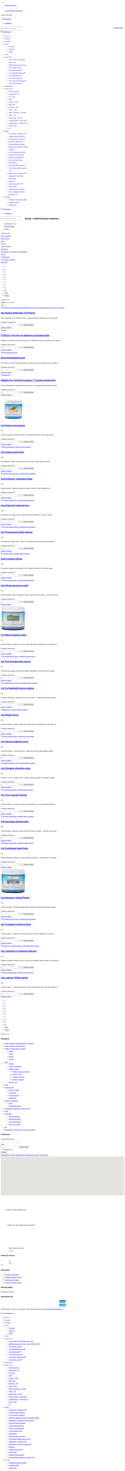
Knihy (6, 1111)
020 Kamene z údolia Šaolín (15, 898)
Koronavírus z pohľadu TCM (18, 134)
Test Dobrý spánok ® (15, 78)
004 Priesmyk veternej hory (15, 505)
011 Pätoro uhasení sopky (14, 635)
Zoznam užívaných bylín (16, 155)
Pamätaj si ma (7, 1149)
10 (5, 290)
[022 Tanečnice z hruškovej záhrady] (20, 946)
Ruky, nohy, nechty (15, 1124)
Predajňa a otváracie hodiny (18, 200)
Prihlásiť (4, 1152)
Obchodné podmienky (12, 1274)
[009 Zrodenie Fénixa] (15, 553)
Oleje (6, 1085)
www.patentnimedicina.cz (54, 1309)
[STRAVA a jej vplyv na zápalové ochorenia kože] (3, 330)
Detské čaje (12, 1098)
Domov (7, 36)
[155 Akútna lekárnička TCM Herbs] (32, 307)
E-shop (11, 1250)
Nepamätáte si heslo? (8, 1155)
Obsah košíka (118, 28)
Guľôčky (11, 1059)
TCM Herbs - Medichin (8, 259)
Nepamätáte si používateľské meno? (27, 1155)
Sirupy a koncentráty (11, 1100)
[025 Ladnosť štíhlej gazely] (17, 972)
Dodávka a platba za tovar (13, 1277)
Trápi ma (11, 49)
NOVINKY (4, 262)
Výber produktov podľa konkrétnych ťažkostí (19, 1043)
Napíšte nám (13, 205)
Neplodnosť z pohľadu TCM (18, 173)
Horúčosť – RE (13, 107)
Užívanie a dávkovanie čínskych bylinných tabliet (17, 143)
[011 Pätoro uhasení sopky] (13, 630)
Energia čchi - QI (14, 94)
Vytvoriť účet (44, 1155)
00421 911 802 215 (10, 5)
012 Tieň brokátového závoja (15, 662)
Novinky (7, 38)
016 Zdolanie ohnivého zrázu (15, 768)
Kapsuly (11, 1056)
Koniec (7, 295)
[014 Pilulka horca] (14, 710)
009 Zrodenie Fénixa (11, 559)
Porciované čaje (14, 1095)
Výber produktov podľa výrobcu (15, 1046)
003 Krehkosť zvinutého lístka (16, 479)
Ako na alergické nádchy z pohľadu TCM (17, 193)
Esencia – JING (13, 102)
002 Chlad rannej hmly (12, 452)
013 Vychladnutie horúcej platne (17, 688)
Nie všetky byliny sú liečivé (17, 152)
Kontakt (7, 197)
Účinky (11, 52)
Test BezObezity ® (15, 75)
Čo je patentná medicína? (17, 139)
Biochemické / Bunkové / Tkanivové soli (17, 1108)
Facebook (62, 1301)
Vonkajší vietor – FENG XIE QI (18, 123)
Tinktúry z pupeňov (18, 1077)
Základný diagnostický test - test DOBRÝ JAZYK (18, 66)
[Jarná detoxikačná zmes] (9, 352)
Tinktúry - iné (13, 1082)
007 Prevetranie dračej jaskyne (17, 532)
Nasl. (6, 293)
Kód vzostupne (6, 236)
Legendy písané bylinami (16, 189)
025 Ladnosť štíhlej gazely (14, 978)
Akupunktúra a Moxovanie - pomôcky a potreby (20, 1130)
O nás (6, 54)
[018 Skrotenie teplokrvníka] (17, 816)
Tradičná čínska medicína (17, 136)
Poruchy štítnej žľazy (15, 160)
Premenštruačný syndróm (17, 165)
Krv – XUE (12, 97)
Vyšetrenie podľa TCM (16, 184)
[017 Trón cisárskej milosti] (17, 790)
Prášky (11, 1054)
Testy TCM (8, 57)
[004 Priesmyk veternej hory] (17, 500)
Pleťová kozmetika (15, 1119)
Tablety (11, 1051)
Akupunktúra (9, 86)
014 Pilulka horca (9, 715)
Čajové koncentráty (15, 1106)
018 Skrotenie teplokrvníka (15, 822)
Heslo (2, 1144)
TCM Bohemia (5, 257)
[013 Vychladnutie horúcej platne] (19, 683)
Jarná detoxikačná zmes (13, 358)
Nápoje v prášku (14, 1090)
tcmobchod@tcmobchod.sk (14, 10)
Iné (6, 1127)
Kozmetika (8, 1114)
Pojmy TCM (8, 89)
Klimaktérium (13, 163)
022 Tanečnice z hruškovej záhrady (19, 951)
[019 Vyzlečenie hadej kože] (17, 843)
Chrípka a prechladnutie (16, 157)
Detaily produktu (6, 327)
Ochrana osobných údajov (13, 1282)
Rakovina (11, 181)
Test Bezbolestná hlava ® (17, 73)
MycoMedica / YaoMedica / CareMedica (14, 252)
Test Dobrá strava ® (15, 83)
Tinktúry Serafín (14, 1069)
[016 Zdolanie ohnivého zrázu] (18, 763)
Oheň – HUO (13, 110)
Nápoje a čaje (9, 1087)
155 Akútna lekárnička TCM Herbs (18, 313)
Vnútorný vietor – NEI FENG (18, 120)
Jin (9, 128)
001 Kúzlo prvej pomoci (13, 425)
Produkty (8, 41)
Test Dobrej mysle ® (15, 70)
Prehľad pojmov (14, 91)
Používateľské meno (7, 1139)
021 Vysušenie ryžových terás (16, 924)
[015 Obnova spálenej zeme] (17, 736)
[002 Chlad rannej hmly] (16, 447)
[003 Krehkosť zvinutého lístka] (18, 473)
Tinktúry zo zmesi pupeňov (21, 1071)
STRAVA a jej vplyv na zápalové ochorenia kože (25, 335)
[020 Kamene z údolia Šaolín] (13, 892)
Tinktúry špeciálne (18, 1079)
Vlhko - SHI (12, 115)
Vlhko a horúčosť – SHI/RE (17, 112)
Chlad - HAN (13, 126)
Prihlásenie (8, 23)
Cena (2, 241)
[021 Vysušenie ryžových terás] (18, 919)
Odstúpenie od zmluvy (12, 1280)
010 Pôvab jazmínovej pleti (14, 586)
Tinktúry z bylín (17, 1074)
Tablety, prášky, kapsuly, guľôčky (15, 1048)
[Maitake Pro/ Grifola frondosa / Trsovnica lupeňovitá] (5, 375)
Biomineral (4, 249)
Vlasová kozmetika (15, 1122)
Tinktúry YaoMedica (15, 1066)
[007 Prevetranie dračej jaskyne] (18, 527)
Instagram (62, 1305)
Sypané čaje (12, 1093)
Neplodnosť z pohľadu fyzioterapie (16, 177)
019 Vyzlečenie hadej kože (14, 848)
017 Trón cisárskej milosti (14, 795)
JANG (10, 99)
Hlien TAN (12, 104)
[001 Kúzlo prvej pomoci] (13, 420)
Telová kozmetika (14, 1116)
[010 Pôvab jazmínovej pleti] (17, 580)
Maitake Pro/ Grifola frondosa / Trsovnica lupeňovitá (28, 380)
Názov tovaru (5, 238)
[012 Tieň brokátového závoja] (18, 656)
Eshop (7, 44)
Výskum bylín (13, 186)
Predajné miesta (14, 202)
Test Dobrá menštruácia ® (17, 81)
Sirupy (10, 1103)
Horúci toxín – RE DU (15, 118)
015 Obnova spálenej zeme (14, 742)
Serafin (3, 254)
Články (7, 131)
